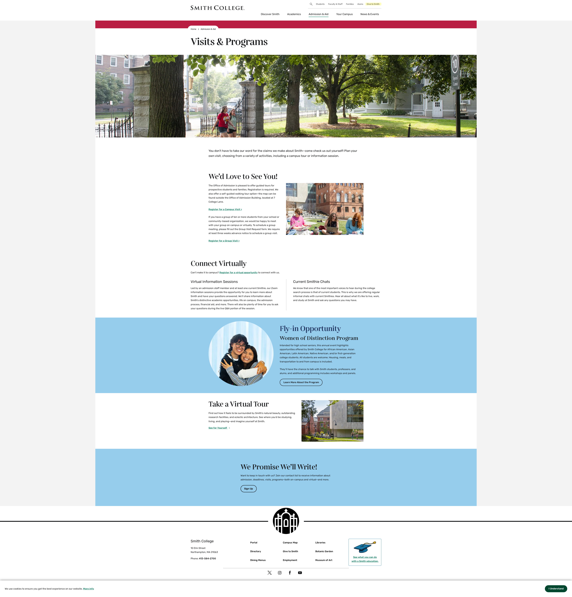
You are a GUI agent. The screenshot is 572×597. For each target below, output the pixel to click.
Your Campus (344, 14)
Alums (360, 4)
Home (193, 29)
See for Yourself (218, 427)
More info (88, 588)
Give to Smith (373, 4)
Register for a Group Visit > (224, 240)
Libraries (320, 542)
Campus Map (290, 542)
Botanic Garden (324, 551)
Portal (253, 542)
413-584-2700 (207, 558)
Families (350, 4)
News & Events (369, 14)
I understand (556, 588)
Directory (255, 551)
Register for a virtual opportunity (238, 272)
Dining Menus (258, 560)
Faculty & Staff (335, 4)
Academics (294, 14)
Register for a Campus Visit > (225, 209)
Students (320, 4)
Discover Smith (270, 14)
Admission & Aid (318, 14)
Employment (290, 560)
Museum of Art (323, 560)
